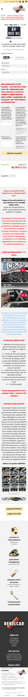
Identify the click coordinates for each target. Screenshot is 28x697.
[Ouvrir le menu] (2, 9)
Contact (14, 646)
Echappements (14, 640)
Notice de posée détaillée (14, 463)
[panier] (23, 1)
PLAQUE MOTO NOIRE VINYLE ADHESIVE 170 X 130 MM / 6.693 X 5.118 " (14, 45)
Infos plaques (14, 638)
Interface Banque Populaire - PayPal (14, 583)
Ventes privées (14, 642)
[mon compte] (20, 1)
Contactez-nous (13, 1)
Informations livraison (14, 654)
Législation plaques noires (14, 656)
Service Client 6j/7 (14, 561)
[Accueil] (19, 9)
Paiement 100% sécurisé (14, 660)
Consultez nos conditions (14, 540)
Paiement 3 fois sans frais (14, 658)
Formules (14, 644)
